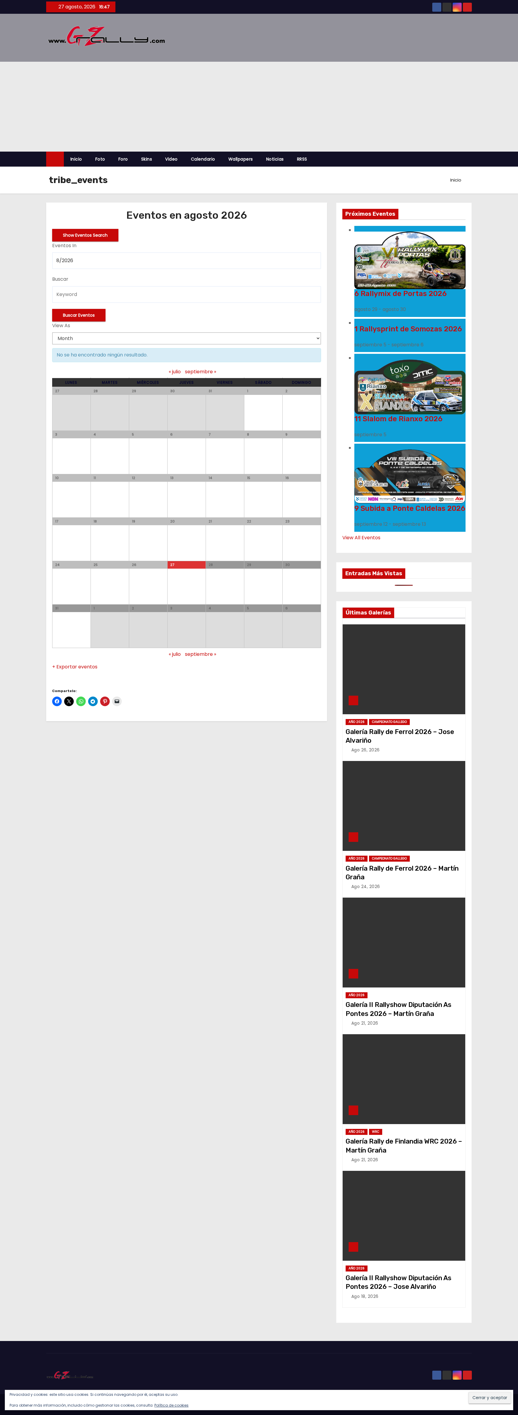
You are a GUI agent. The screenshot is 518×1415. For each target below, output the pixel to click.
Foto (100, 159)
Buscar (60, 279)
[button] (470, 158)
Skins (146, 159)
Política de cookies (171, 1405)
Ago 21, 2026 (364, 1023)
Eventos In (64, 245)
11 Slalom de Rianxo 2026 (398, 419)
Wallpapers (240, 159)
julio (175, 371)
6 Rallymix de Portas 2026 (400, 293)
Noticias (275, 159)
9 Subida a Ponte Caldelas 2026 (409, 508)
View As (61, 325)
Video (171, 159)
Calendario (203, 159)
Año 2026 (357, 722)
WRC (375, 1131)
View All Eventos (361, 537)
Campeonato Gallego (389, 722)
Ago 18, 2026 (365, 1296)
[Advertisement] (259, 107)
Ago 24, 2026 (365, 887)
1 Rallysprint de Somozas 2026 (408, 329)
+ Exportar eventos (74, 666)
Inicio (76, 159)
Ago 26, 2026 (365, 750)
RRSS (302, 159)
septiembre (200, 371)
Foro (123, 159)
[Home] (55, 159)
